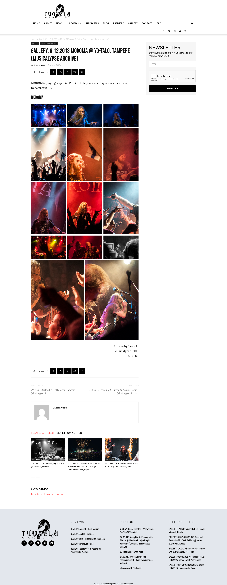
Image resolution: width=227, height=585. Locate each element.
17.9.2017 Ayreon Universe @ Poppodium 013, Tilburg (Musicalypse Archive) (136, 560)
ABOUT (48, 23)
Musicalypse (39, 65)
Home (36, 23)
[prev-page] (33, 476)
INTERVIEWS (92, 23)
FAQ (159, 23)
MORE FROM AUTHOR (69, 432)
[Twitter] (180, 30)
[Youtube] (185, 30)
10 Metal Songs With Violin (131, 551)
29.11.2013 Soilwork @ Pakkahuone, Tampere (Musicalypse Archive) (53, 392)
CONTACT (147, 23)
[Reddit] (174, 30)
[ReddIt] (82, 72)
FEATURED (36, 459)
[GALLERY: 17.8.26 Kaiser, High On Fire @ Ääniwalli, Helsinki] (48, 449)
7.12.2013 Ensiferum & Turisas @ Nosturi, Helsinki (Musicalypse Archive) (114, 392)
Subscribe (172, 88)
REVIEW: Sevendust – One (82, 543)
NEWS (59, 23)
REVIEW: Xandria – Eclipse (82, 533)
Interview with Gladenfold (131, 568)
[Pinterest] (67, 72)
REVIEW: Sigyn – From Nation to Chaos (88, 538)
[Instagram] (169, 30)
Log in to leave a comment (48, 494)
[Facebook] (164, 30)
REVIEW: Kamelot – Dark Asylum (85, 529)
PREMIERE (118, 23)
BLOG (106, 23)
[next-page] (38, 476)
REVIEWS (74, 23)
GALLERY (132, 23)
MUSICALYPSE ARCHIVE (49, 43)
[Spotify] (38, 543)
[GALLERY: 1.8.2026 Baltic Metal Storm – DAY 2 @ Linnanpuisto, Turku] (122, 449)
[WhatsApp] (74, 72)
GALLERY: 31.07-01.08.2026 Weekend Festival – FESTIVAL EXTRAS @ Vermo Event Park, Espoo (84, 466)
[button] (192, 23)
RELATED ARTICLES (42, 432)
